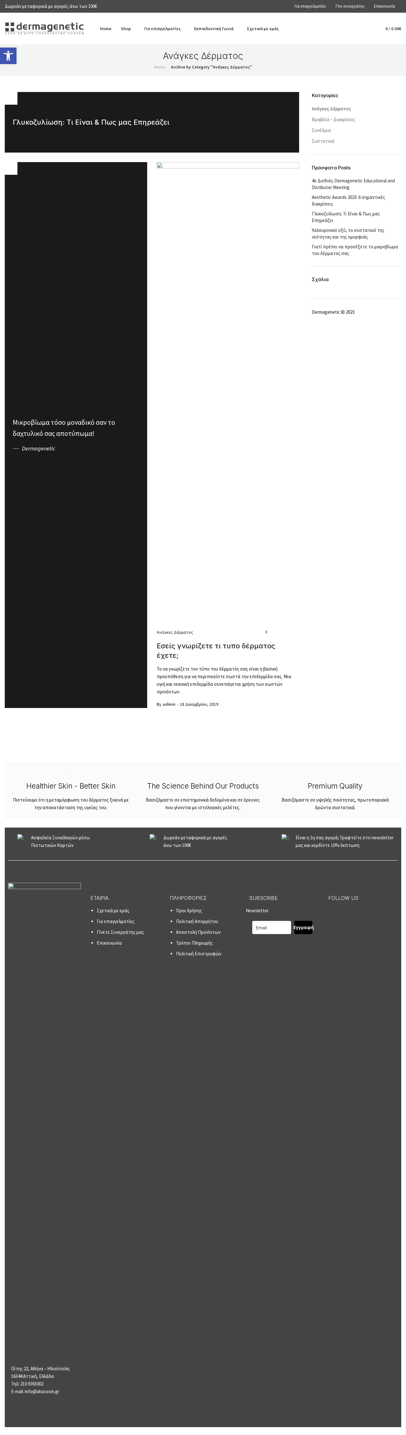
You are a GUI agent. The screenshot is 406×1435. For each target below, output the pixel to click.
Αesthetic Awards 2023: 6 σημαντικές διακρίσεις (348, 200)
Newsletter (280, 919)
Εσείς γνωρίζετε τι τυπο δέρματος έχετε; (216, 651)
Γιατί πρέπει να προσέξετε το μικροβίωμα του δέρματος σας (355, 250)
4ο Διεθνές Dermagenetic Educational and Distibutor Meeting (353, 184)
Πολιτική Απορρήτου (197, 921)
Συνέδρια (321, 130)
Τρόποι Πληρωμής (194, 943)
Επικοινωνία (109, 943)
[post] (152, 122)
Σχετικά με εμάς (113, 911)
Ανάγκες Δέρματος (175, 632)
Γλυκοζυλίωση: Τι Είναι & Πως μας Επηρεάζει (346, 217)
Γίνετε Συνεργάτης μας (120, 932)
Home (159, 67)
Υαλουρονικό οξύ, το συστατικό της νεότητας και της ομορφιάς (348, 233)
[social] (332, 912)
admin (169, 704)
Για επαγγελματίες (115, 921)
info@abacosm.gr (42, 1391)
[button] (8, 56)
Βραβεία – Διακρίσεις (333, 119)
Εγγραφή (303, 927)
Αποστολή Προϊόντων (198, 932)
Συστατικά (323, 141)
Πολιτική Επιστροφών (198, 954)
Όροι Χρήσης (189, 911)
